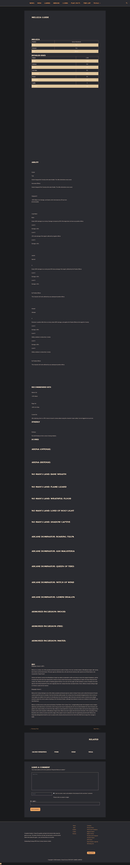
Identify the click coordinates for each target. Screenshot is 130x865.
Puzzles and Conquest (92, 835)
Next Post (97, 728)
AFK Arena (89, 839)
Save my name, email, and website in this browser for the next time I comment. (74, 793)
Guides (74, 829)
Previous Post (34, 728)
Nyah (74, 752)
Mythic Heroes (90, 833)
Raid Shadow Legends (92, 841)
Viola (90, 752)
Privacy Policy (90, 827)
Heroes (74, 833)
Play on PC (91, 852)
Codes (74, 831)
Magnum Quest (90, 831)
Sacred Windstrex (39, 752)
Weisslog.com (90, 843)
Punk (56, 752)
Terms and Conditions (92, 829)
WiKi (74, 827)
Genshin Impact (91, 837)
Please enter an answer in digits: (61, 797)
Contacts (89, 825)
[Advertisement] (65, 376)
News (74, 825)
